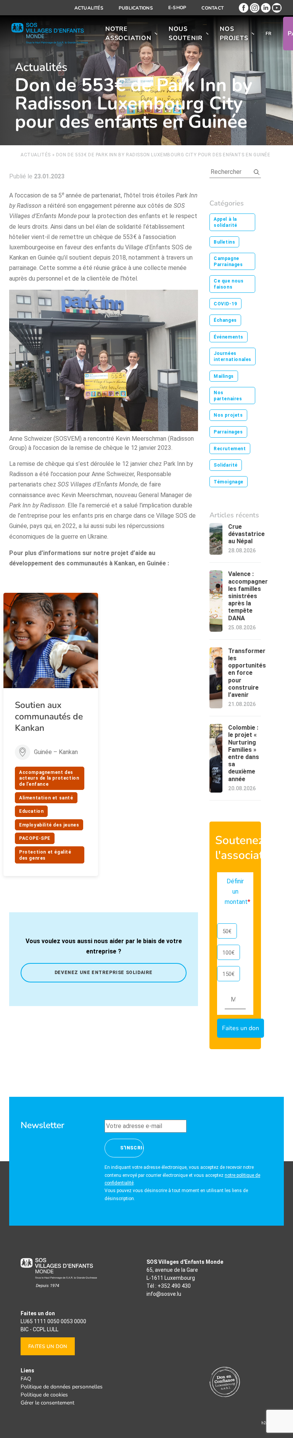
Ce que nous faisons (229, 284)
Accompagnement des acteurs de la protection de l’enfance (49, 778)
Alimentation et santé (46, 798)
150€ (228, 974)
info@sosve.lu (163, 1294)
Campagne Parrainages (228, 261)
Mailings (224, 376)
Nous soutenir (186, 33)
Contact (212, 8)
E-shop (177, 8)
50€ (227, 931)
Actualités (88, 8)
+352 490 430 (174, 1286)
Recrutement (230, 448)
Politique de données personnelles (62, 1386)
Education (31, 811)
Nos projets (234, 33)
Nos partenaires (228, 395)
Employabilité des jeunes (49, 825)
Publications (136, 8)
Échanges (225, 320)
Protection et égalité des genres (45, 855)
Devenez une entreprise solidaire (104, 972)
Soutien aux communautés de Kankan (49, 716)
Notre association (128, 33)
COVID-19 (225, 304)
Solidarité (226, 465)
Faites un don (47, 1346)
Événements (228, 337)
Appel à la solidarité (225, 222)
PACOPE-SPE (34, 838)
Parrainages (228, 432)
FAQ (26, 1378)
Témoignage (228, 482)
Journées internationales (232, 356)
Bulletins (224, 242)
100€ (228, 952)
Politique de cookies (44, 1394)
